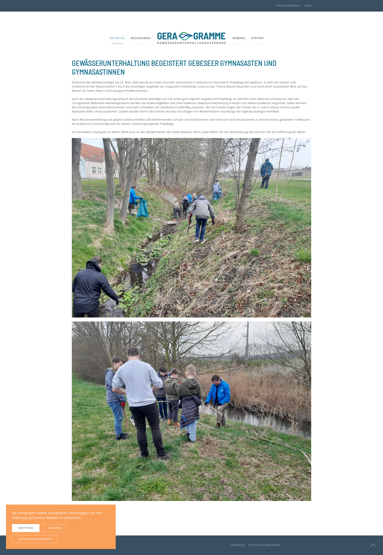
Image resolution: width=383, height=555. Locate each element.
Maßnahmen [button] (141, 38)
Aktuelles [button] (117, 38)
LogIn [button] (307, 5)
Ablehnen (55, 528)
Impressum (238, 545)
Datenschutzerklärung (264, 545)
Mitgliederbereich (288, 5)
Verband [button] (238, 38)
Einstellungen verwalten (34, 539)
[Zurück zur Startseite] (191, 38)
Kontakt (257, 38)
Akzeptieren (25, 528)
